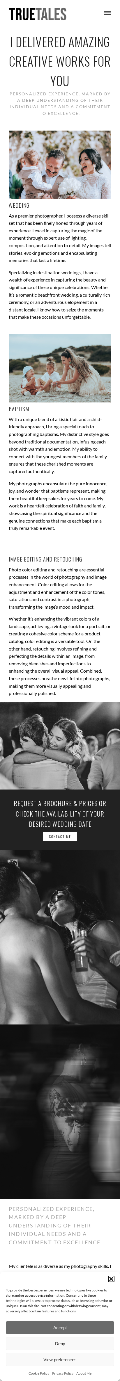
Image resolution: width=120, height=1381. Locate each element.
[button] (111, 1279)
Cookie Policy (39, 1373)
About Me (83, 1373)
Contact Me (60, 836)
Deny (60, 1343)
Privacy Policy (62, 1373)
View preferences (60, 1359)
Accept (60, 1327)
